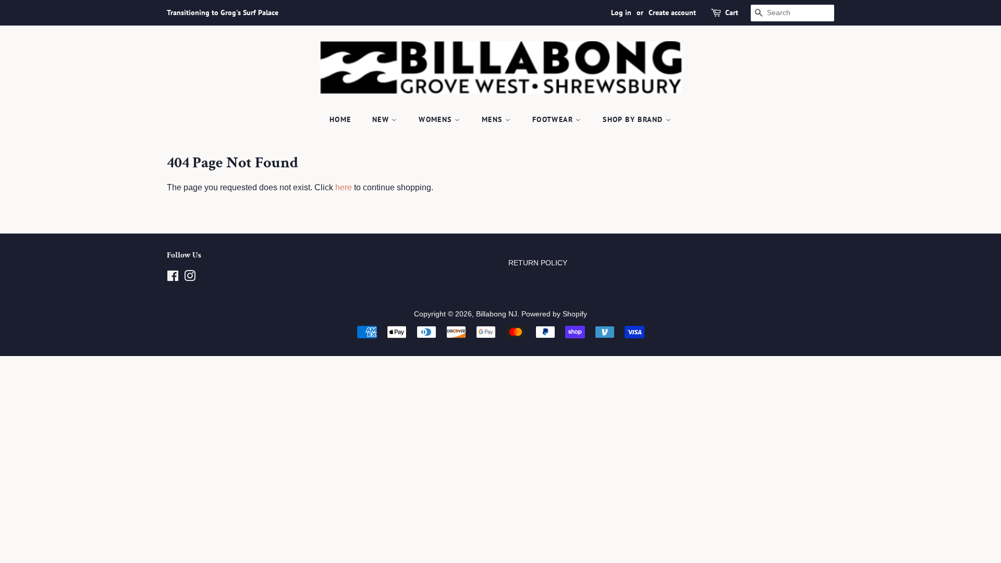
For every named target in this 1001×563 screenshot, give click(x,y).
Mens (493, 119)
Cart (731, 12)
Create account (672, 12)
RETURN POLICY (537, 263)
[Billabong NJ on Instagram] (190, 278)
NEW (382, 119)
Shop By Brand (634, 119)
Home (340, 119)
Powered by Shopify (554, 314)
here (343, 187)
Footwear (554, 119)
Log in (621, 12)
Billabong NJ (496, 314)
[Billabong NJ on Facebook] (173, 278)
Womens (437, 119)
